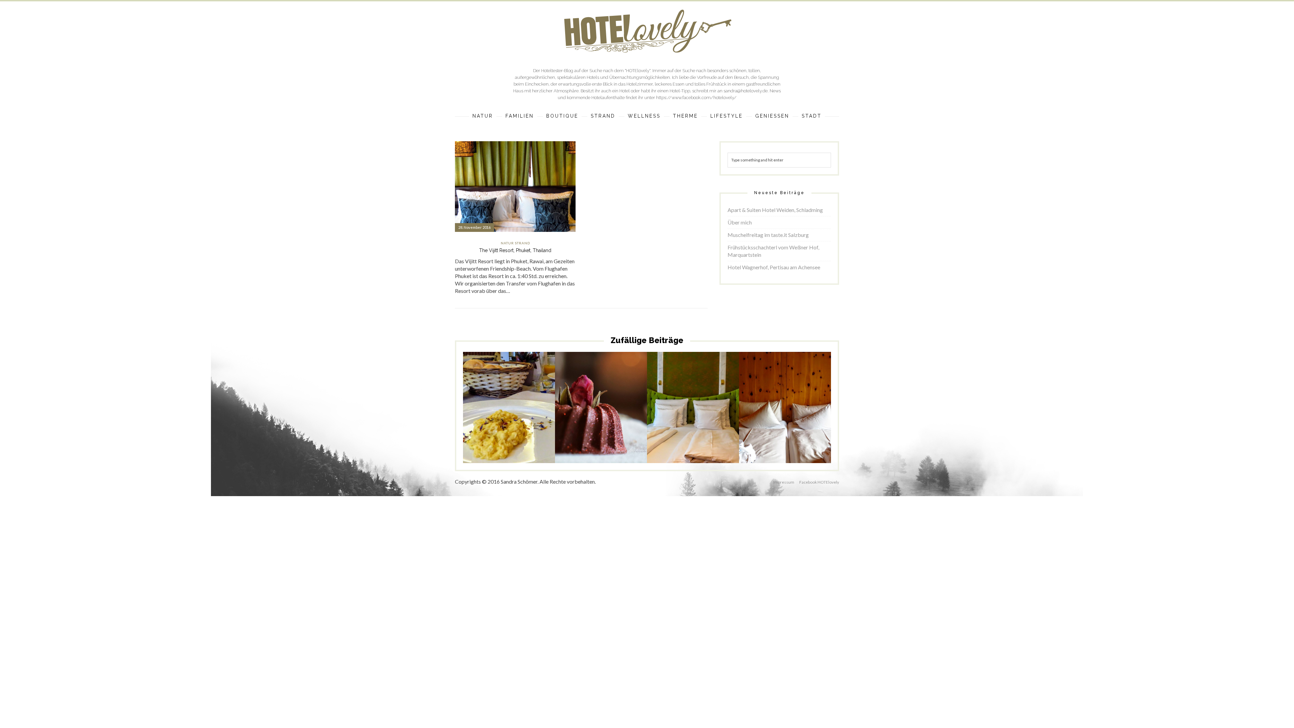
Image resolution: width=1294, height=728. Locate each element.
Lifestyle (726, 116)
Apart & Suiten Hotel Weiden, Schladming (775, 210)
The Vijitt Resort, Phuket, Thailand (515, 250)
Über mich (740, 222)
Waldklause (788, 425)
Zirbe (785, 430)
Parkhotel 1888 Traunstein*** (509, 402)
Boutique (562, 116)
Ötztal (800, 419)
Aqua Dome (760, 414)
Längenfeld (798, 414)
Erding (665, 414)
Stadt (812, 116)
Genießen (772, 116)
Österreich (783, 419)
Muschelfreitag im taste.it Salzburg (768, 235)
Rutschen (713, 419)
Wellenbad (717, 425)
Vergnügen (696, 425)
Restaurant (501, 422)
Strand (603, 116)
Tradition (489, 427)
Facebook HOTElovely (819, 482)
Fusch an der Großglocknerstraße (600, 423)
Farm (590, 420)
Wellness (644, 116)
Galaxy (696, 414)
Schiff (663, 425)
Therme (685, 116)
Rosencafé (577, 431)
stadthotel (534, 422)
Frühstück (514, 417)
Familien (519, 116)
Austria (779, 414)
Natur (482, 116)
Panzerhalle (623, 426)
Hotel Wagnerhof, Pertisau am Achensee (774, 267)
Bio (581, 420)
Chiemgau (494, 417)
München (671, 419)
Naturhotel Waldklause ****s (785, 399)
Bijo (572, 420)
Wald (772, 425)
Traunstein (508, 427)
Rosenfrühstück (603, 431)
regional (481, 422)
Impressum (783, 482)
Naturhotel (761, 419)
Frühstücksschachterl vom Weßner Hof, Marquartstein (773, 251)
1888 (479, 417)
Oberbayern (693, 419)
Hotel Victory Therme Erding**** (693, 399)
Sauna (517, 422)
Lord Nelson (715, 414)
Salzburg (627, 431)
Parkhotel (534, 417)
